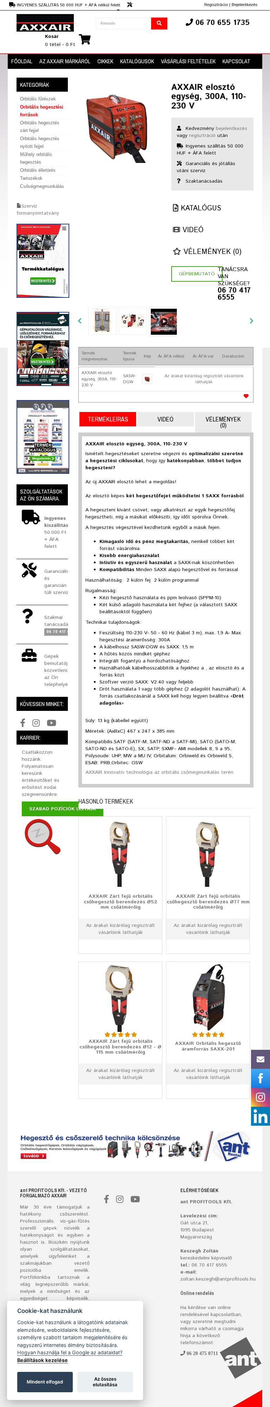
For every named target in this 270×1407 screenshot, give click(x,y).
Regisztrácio (216, 5)
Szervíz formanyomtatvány (38, 210)
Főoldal (21, 61)
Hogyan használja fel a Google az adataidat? (69, 1352)
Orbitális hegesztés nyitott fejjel (39, 142)
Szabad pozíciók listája (62, 808)
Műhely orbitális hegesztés (36, 158)
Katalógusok (137, 61)
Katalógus (199, 208)
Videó (192, 230)
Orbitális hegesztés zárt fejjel (39, 126)
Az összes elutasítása (105, 1381)
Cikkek (105, 61)
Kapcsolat (236, 61)
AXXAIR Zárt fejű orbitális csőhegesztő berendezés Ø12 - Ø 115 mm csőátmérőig (120, 1047)
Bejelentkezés (244, 5)
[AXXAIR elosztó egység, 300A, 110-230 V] (119, 124)
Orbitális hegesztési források (41, 110)
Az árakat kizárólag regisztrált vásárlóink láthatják (204, 379)
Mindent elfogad (45, 1382)
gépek (50, 1228)
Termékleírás (108, 419)
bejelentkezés (231, 128)
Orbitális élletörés (38, 170)
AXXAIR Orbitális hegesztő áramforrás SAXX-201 (208, 1046)
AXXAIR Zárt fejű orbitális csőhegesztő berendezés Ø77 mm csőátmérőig (208, 902)
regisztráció (202, 135)
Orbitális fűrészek (38, 99)
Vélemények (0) (211, 252)
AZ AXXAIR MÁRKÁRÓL (64, 61)
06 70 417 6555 (234, 294)
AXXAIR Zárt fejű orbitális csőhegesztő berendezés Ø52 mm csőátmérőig (120, 902)
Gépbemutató (197, 273)
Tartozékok (31, 178)
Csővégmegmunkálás (42, 186)
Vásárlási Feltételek (188, 61)
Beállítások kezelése (42, 1360)
